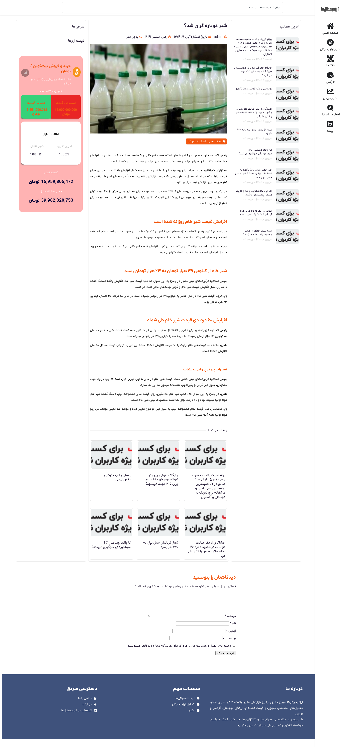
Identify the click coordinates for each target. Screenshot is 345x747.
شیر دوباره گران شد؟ (205, 26)
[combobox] (172, 7)
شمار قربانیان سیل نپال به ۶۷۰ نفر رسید (160, 545)
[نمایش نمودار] (25, 73)
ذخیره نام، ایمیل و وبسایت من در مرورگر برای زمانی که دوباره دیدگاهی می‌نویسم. (179, 646)
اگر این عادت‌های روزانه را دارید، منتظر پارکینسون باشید (254, 193)
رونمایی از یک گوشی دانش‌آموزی (253, 89)
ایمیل (231, 631)
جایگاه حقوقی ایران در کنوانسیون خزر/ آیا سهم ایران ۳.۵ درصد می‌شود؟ (253, 71)
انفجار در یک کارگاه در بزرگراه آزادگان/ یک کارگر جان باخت (256, 213)
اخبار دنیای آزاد (196, 141)
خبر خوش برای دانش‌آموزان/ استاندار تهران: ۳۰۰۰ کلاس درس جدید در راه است (253, 173)
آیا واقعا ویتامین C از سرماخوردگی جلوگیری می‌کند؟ (255, 152)
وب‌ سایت (229, 638)
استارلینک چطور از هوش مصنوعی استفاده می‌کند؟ (257, 233)
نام (233, 623)
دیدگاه (230, 616)
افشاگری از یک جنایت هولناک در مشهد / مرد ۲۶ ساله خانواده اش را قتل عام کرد (253, 112)
